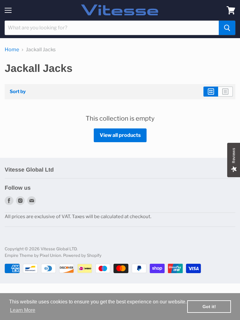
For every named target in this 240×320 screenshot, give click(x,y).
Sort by (18, 91)
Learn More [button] (22, 310)
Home (12, 49)
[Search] (227, 28)
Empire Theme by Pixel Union (33, 255)
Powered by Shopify (82, 255)
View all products (120, 135)
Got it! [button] (209, 306)
